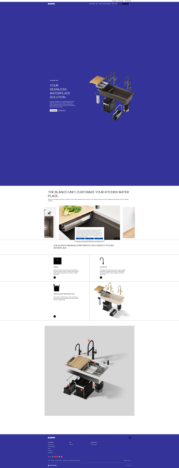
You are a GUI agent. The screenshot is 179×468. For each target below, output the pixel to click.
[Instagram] (61, 456)
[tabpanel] (89, 222)
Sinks (97, 3)
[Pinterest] (55, 456)
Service (113, 3)
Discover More (62, 110)
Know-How (50, 450)
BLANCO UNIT (92, 3)
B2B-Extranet (53, 465)
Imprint (49, 460)
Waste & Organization (107, 3)
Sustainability (50, 452)
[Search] (130, 4)
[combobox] (124, 4)
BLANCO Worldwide (51, 446)
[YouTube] (57, 456)
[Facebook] (52, 456)
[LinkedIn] (59, 456)
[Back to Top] (130, 438)
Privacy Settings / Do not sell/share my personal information (71, 460)
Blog (116, 3)
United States (128, 460)
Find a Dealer (53, 110)
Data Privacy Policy (94, 444)
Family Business (51, 444)
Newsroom (71, 444)
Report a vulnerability (58, 460)
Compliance (52, 460)
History (49, 448)
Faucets (100, 3)
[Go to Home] (51, 3)
